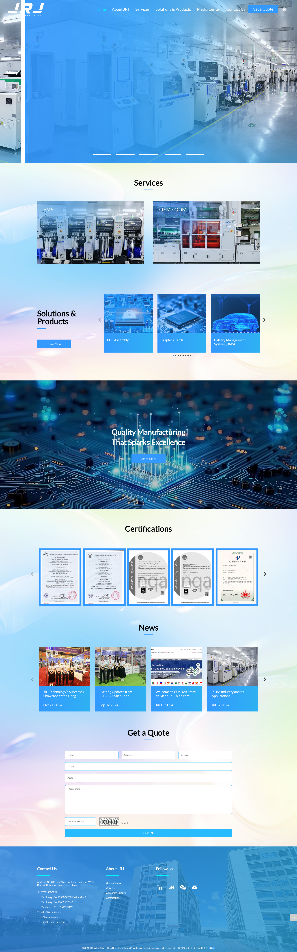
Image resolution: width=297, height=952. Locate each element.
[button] (102, 154)
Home (100, 9)
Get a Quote (263, 9)
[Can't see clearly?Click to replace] (109, 821)
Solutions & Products (173, 9)
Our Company (113, 882)
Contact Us (235, 9)
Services (142, 9)
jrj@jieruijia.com (49, 916)
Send (146, 833)
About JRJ (120, 9)
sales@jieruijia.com (51, 911)
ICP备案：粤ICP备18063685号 (193, 948)
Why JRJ (110, 887)
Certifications (113, 897)
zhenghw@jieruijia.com (53, 921)
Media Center (208, 9)
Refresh (124, 823)
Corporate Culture (116, 892)
